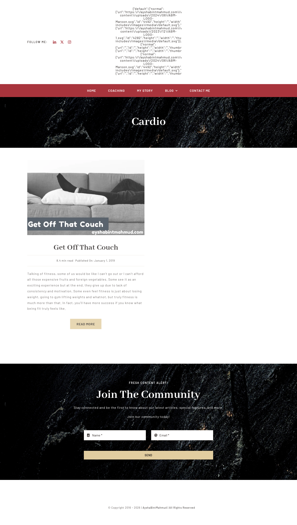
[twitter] (62, 42)
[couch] (85, 161)
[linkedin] (54, 42)
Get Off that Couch (86, 247)
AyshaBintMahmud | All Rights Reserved (169, 507)
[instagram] (69, 42)
